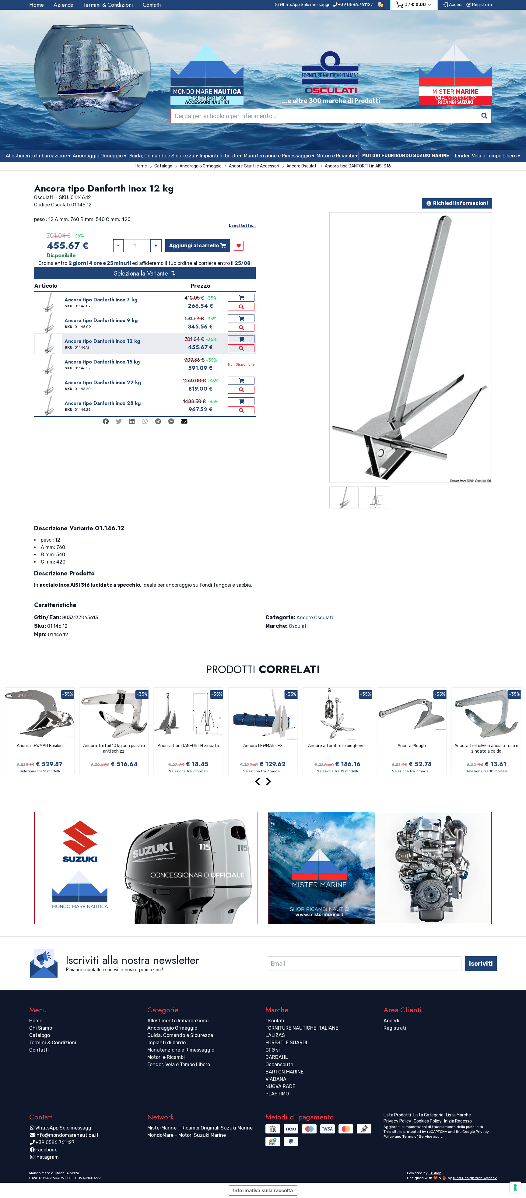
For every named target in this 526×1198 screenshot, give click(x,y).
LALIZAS (275, 1035)
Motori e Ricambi (166, 1057)
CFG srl (273, 1050)
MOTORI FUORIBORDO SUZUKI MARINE (405, 155)
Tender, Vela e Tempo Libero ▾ (487, 156)
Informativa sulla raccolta (263, 1190)
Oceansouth (279, 1064)
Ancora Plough (412, 745)
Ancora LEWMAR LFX (263, 745)
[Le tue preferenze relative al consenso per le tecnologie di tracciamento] (515, 1187)
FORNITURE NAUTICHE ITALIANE (301, 1028)
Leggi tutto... (242, 225)
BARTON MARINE (284, 1072)
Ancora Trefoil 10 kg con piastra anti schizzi (114, 748)
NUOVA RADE (280, 1086)
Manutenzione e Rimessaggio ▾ (279, 156)
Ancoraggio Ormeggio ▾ (99, 156)
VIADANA (275, 1079)
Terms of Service (417, 1136)
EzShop (435, 1173)
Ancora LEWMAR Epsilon (40, 745)
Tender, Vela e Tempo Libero (178, 1064)
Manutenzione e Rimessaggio (180, 1050)
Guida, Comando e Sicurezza (180, 1035)
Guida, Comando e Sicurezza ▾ (163, 156)
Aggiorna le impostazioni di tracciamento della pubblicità (433, 1127)
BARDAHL (276, 1057)
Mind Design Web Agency (475, 1178)
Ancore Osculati (314, 617)
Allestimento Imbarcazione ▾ (38, 156)
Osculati (298, 626)
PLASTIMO (277, 1094)
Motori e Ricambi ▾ (337, 156)
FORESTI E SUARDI (286, 1042)
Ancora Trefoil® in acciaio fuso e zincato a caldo (486, 748)
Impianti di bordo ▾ (221, 156)
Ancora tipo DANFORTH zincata (188, 745)
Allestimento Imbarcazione (178, 1021)
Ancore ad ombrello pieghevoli (337, 745)
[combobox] (331, 116)
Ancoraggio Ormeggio (172, 1028)
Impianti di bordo (166, 1042)
